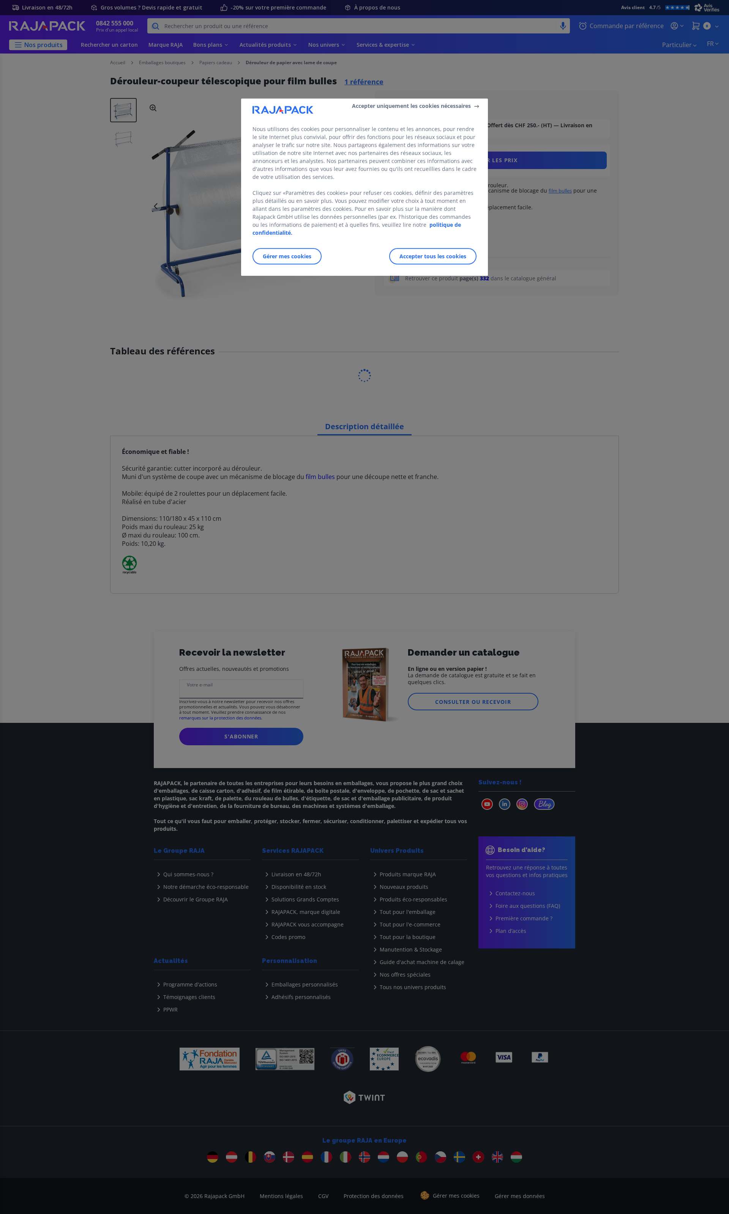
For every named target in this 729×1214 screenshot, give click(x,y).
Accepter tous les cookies (432, 256)
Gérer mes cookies (287, 256)
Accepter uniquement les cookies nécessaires (411, 105)
